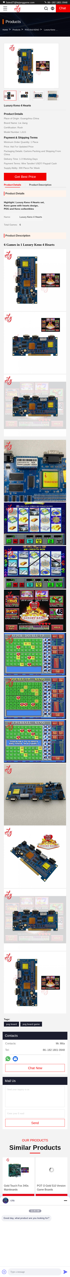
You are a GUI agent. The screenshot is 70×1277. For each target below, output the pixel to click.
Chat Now (35, 1068)
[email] (15, 1059)
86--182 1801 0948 (57, 2)
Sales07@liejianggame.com (20, 2)
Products (16, 30)
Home (5, 30)
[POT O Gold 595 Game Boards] (51, 1170)
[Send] (65, 1271)
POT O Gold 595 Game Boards (50, 1187)
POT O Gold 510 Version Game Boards (18, 1187)
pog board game (31, 1024)
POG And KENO (32, 30)
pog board (11, 1024)
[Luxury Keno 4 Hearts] (31, 65)
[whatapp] (8, 1058)
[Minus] (65, 1200)
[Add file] (4, 1271)
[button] (57, 96)
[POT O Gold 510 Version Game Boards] (18, 1170)
